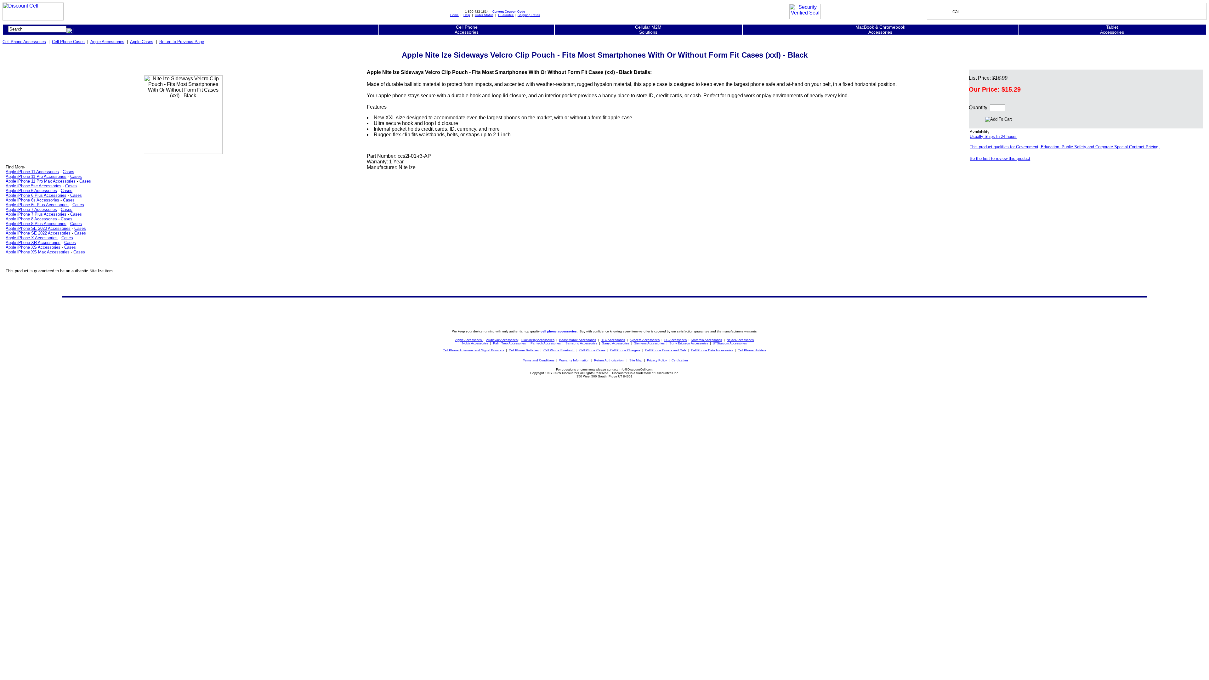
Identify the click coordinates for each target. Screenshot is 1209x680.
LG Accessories (675, 340)
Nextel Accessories (740, 340)
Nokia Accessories (475, 343)
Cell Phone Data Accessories (712, 350)
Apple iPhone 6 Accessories (31, 190)
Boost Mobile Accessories (577, 340)
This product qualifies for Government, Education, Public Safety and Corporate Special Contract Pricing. (1065, 146)
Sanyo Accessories (615, 343)
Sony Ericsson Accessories (688, 343)
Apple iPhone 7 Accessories (31, 209)
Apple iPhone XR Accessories (33, 242)
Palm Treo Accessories (509, 343)
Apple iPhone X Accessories (32, 237)
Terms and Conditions (538, 360)
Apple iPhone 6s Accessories (32, 200)
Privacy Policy (657, 360)
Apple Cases (141, 41)
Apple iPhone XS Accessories (33, 247)
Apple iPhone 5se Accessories (33, 186)
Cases (68, 171)
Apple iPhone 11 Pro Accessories (36, 176)
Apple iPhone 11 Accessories (32, 171)
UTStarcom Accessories (730, 343)
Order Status (484, 15)
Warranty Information (574, 360)
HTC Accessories (613, 340)
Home (454, 15)
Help (466, 15)
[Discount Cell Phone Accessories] (33, 18)
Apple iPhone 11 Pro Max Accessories (41, 181)
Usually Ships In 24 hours (993, 136)
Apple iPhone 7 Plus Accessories (36, 214)
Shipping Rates (529, 15)
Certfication (680, 360)
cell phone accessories (559, 331)
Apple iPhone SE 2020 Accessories (38, 228)
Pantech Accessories (546, 343)
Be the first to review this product (1000, 158)
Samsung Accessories (581, 343)
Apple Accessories (107, 41)
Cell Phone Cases (68, 41)
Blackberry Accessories (537, 340)
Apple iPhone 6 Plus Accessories (36, 195)
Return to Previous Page (181, 41)
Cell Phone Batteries (524, 350)
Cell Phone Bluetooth (559, 350)
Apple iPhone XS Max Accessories (38, 252)
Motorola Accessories (706, 340)
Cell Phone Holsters (752, 350)
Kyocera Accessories (645, 340)
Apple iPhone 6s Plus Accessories (37, 204)
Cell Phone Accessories (24, 41)
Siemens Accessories (649, 343)
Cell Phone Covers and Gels (665, 350)
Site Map (635, 360)
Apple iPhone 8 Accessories (31, 219)
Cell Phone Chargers (625, 350)
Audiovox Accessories (502, 340)
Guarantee (506, 15)
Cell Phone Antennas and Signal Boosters (473, 350)
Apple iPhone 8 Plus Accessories (36, 223)
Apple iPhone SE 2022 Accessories (38, 233)
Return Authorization (609, 360)
